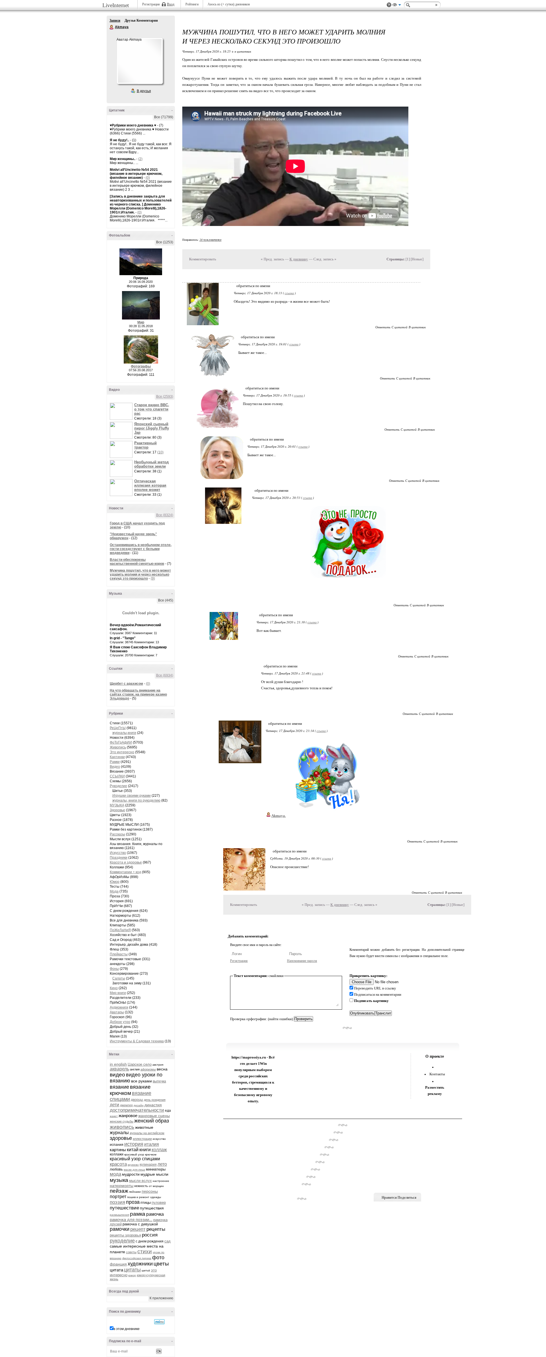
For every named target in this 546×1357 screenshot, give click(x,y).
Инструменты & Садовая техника (137, 1041)
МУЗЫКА (117, 805)
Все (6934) (164, 675)
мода (115, 1174)
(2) (140, 159)
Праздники (118, 858)
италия (151, 1144)
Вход (170, 4)
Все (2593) (164, 397)
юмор (132, 1275)
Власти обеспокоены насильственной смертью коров (137, 562)
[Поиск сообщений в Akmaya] (159, 1321)
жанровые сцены (154, 1115)
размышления (119, 1214)
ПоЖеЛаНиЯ (120, 930)
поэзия (117, 1202)
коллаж (159, 1149)
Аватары (117, 1012)
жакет (114, 1116)
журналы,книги (124, 733)
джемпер (126, 1105)
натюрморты (121, 1185)
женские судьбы (121, 1121)
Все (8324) (164, 515)
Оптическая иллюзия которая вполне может (150, 485)
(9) (153, 578)
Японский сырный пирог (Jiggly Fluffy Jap (151, 428)
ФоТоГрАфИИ (121, 742)
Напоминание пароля (302, 961)
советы (131, 1252)
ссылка (289, 293)
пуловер (159, 1202)
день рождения (155, 1099)
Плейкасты (119, 954)
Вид (396, 5)
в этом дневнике (126, 1329)
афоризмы (148, 1069)
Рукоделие (118, 786)
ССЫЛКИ (117, 776)
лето (162, 1164)
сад (167, 1241)
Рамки (115, 762)
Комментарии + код (125, 872)
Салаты (118, 978)
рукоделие (122, 1241)
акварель (119, 1068)
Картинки (117, 757)
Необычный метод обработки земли (151, 464)
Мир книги (118, 993)
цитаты (132, 1270)
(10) (160, 452)
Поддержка (389, 5)
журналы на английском (147, 1133)
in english (118, 1064)
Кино (114, 988)
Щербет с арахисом (126, 684)
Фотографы (141, 366)
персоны (150, 1191)
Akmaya (111, 27)
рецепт (138, 1229)
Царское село (140, 1064)
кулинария (148, 1165)
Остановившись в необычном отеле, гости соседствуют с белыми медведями (140, 549)
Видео (115, 767)
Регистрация (239, 961)
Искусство (118, 853)
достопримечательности (137, 1110)
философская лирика (136, 1258)
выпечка (159, 1081)
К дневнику (298, 259)
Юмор (114, 882)
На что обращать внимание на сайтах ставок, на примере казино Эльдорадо (138, 694)
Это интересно (122, 752)
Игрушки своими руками (131, 796)
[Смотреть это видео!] (122, 411)
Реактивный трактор (145, 445)
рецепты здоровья (125, 1235)
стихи (144, 1251)
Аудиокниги (119, 1007)
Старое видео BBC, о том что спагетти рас (151, 409)
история (133, 1144)
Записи (114, 20)
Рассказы (117, 834)
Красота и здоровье (126, 862)
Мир (140, 322)
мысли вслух (140, 1180)
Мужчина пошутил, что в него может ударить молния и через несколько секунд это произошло (140, 574)
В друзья (144, 91)
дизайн (139, 1105)
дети (114, 1104)
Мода (114, 891)
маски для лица (134, 1169)
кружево (133, 1164)
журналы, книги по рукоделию (136, 800)
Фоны (114, 969)
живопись (122, 1127)
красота (118, 1164)
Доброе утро (120, 1022)
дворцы (137, 1100)
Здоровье (117, 810)
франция (118, 1264)
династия (153, 1105)
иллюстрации (142, 1138)
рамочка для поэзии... (131, 1219)
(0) (148, 178)
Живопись (118, 747)
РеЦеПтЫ (118, 728)
